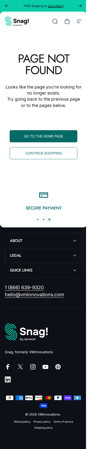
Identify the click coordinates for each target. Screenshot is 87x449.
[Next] (80, 6)
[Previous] (6, 6)
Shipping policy (42, 427)
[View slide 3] (49, 219)
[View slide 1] (38, 219)
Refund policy (20, 421)
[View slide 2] (43, 219)
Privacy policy (40, 421)
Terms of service (61, 421)
